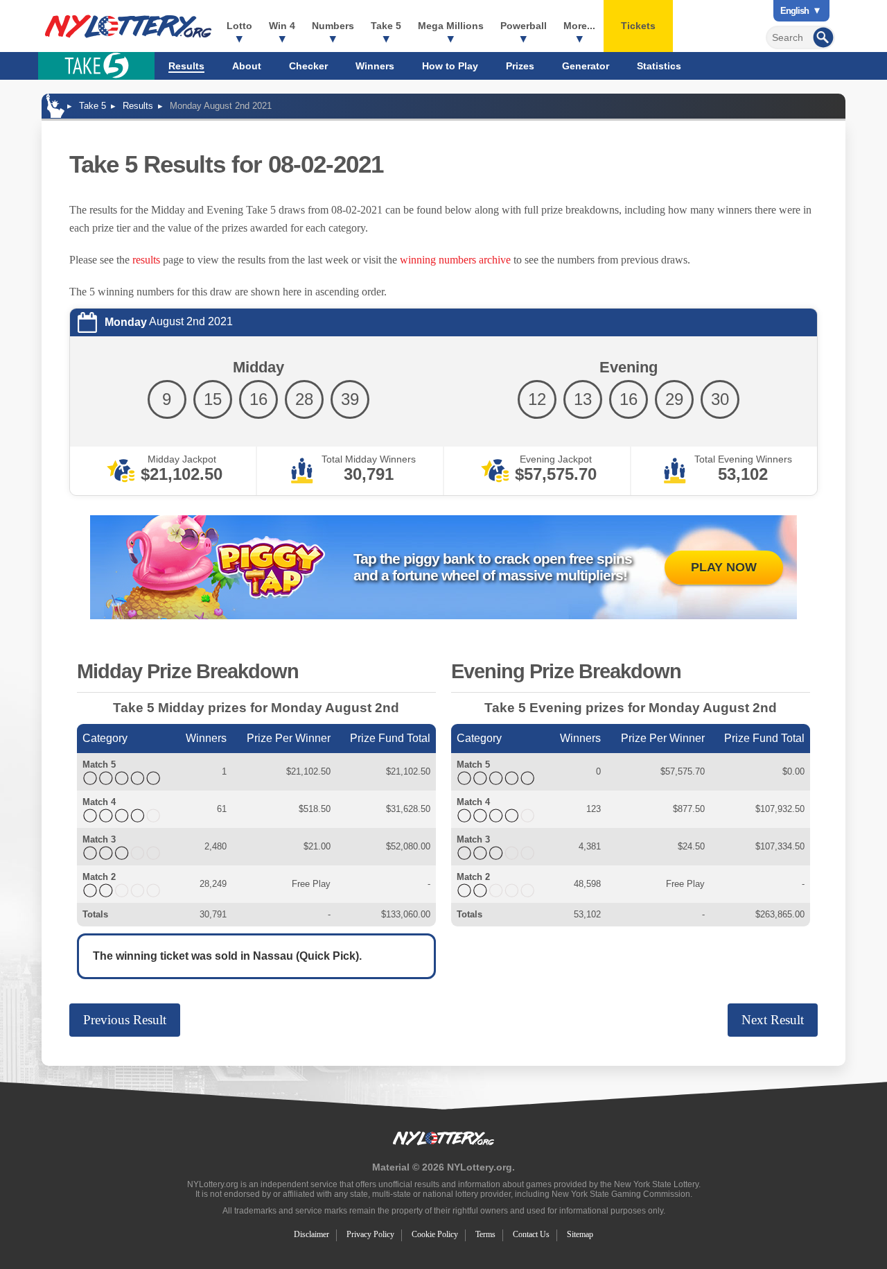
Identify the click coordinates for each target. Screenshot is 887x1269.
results (146, 260)
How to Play (450, 65)
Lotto (239, 25)
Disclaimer (311, 1234)
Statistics (659, 65)
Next (772, 1019)
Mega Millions (451, 25)
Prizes (520, 65)
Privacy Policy (370, 1234)
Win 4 (282, 25)
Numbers (333, 25)
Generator (585, 65)
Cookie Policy (435, 1234)
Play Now (724, 567)
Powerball (523, 25)
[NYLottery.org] (128, 26)
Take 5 (386, 25)
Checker (308, 65)
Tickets (638, 25)
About (246, 65)
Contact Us (531, 1234)
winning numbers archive (455, 260)
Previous (124, 1019)
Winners (374, 65)
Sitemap (580, 1234)
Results (186, 65)
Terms (485, 1234)
